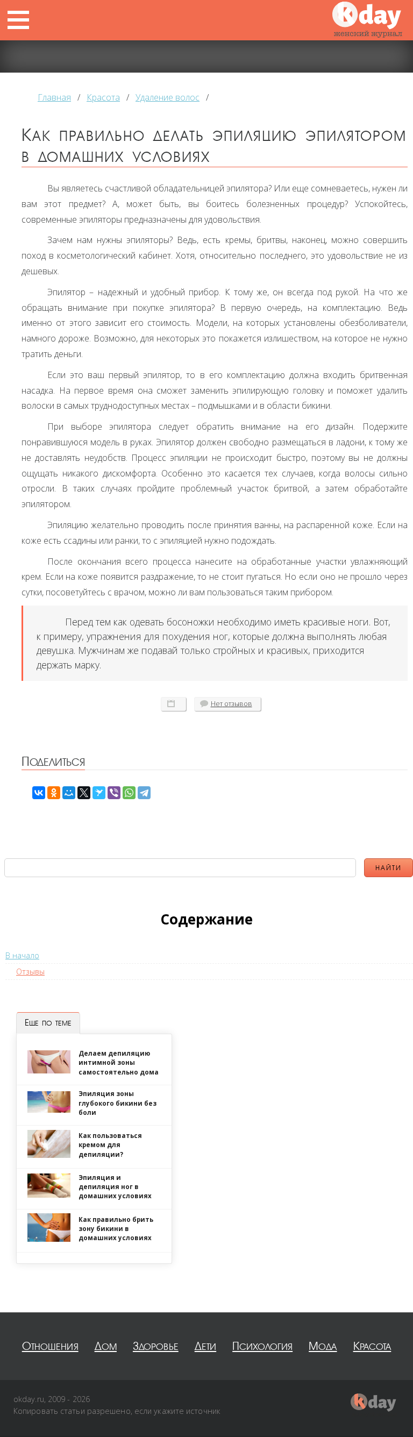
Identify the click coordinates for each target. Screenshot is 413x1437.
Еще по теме (48, 1023)
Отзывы (30, 971)
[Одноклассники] (53, 792)
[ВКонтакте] (38, 792)
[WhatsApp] (129, 792)
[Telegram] (144, 792)
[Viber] (114, 792)
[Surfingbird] (98, 792)
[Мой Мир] (68, 792)
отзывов (231, 703)
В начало (22, 955)
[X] (83, 792)
